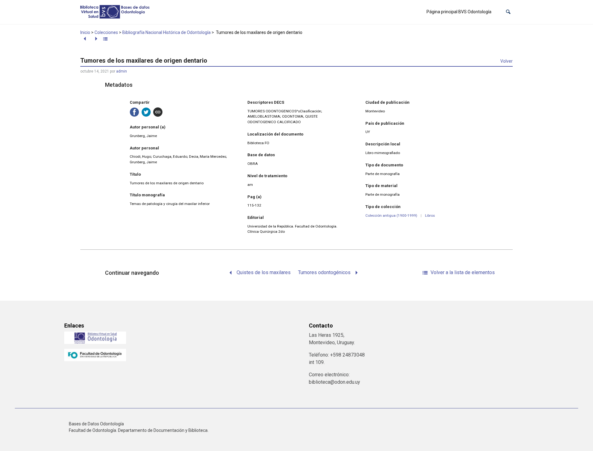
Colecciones (106, 32)
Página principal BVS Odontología (459, 11)
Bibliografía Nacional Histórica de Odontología (166, 32)
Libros (430, 215)
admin (121, 71)
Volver (506, 61)
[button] (508, 12)
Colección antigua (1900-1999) (391, 215)
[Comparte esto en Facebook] (134, 112)
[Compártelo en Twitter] (146, 112)
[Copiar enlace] (157, 112)
